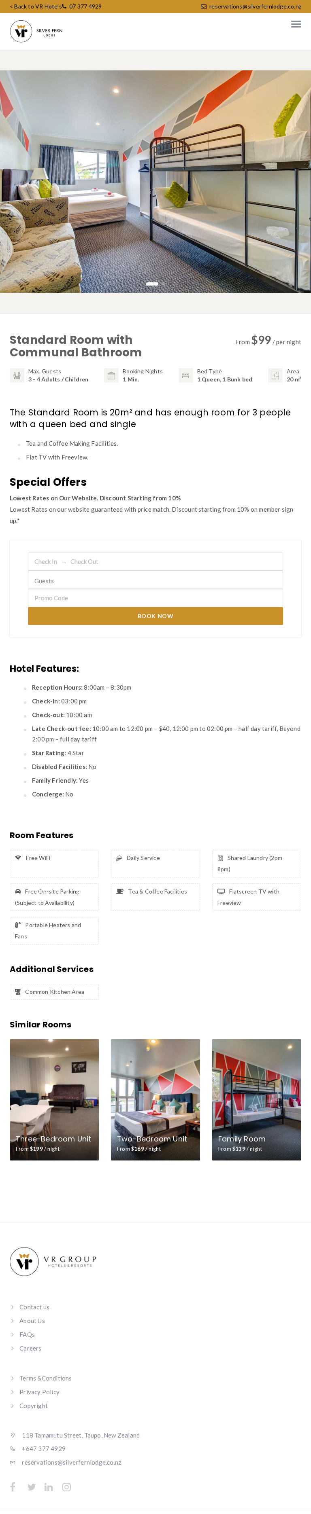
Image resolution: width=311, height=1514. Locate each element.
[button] (147, 284)
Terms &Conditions (45, 1378)
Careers (30, 1348)
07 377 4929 (85, 6)
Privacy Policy (39, 1391)
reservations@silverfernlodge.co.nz (255, 6)
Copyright (33, 1405)
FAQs (27, 1334)
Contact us (34, 1307)
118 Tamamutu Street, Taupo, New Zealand (80, 1435)
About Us (32, 1320)
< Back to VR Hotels (36, 6)
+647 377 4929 (43, 1448)
